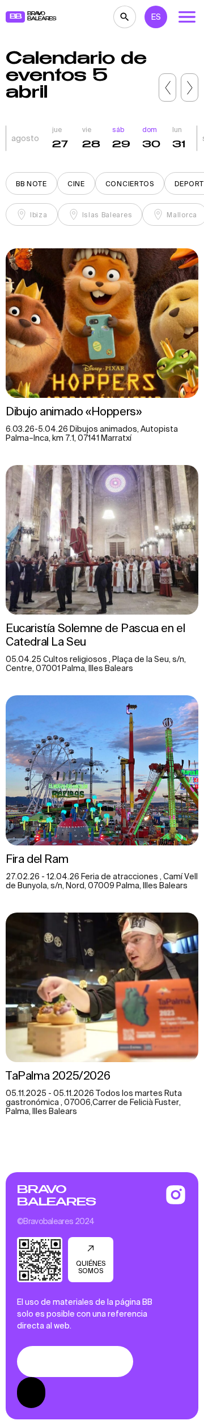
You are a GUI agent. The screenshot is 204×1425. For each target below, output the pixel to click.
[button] (167, 87)
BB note (31, 183)
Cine (76, 183)
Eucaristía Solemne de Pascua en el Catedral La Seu (95, 634)
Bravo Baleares (56, 1196)
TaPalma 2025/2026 (58, 1075)
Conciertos (129, 183)
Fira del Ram (38, 858)
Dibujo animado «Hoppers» (73, 411)
